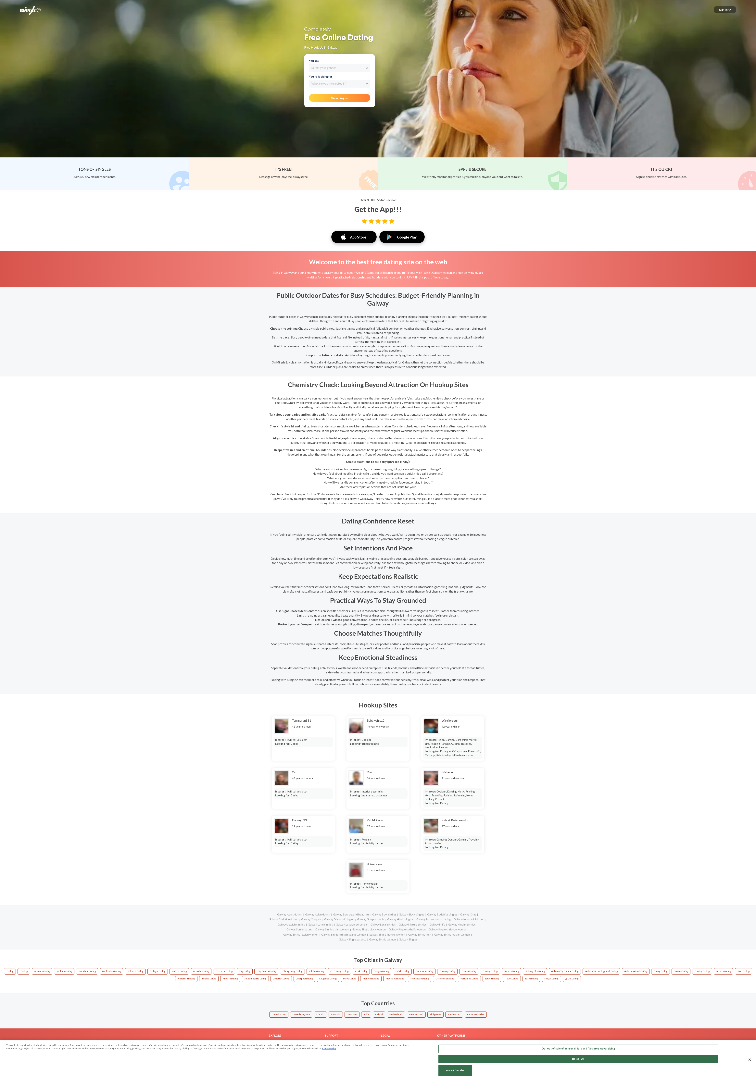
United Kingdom (301, 1014)
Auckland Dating (87, 971)
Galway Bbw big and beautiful (351, 914)
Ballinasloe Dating (111, 971)
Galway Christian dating (283, 919)
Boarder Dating (201, 971)
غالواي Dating (571, 978)
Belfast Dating (179, 971)
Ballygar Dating (157, 971)
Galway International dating (433, 919)
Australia (335, 1014)
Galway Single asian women (332, 929)
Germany (352, 1014)
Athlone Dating (64, 971)
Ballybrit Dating (135, 971)
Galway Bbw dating (384, 914)
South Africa (454, 1014)
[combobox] (339, 68)
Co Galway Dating (339, 971)
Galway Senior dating (299, 929)
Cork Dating (361, 971)
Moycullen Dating (395, 978)
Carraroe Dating (224, 971)
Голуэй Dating (551, 978)
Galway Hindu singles (400, 919)
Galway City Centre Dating (564, 971)
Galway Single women (382, 939)
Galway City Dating (535, 971)
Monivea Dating (371, 978)
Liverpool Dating (304, 978)
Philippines (435, 1014)
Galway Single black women (369, 929)
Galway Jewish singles (291, 924)
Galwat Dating (469, 971)
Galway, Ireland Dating (635, 971)
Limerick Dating (281, 978)
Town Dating (511, 978)
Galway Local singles (383, 924)
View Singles (339, 98)
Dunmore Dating (424, 971)
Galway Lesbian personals (352, 924)
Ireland (379, 1014)
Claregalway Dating (292, 971)
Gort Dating (743, 971)
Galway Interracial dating (469, 919)
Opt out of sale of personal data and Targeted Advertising (578, 1048)
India (366, 1014)
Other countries (475, 1014)
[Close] (749, 1059)
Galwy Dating (660, 971)
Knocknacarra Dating (255, 978)
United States (279, 1014)
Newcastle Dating (419, 978)
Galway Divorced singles (339, 919)
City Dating (244, 971)
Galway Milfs (437, 924)
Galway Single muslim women (452, 934)
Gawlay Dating (702, 971)
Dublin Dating (402, 971)
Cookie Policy (329, 1048)
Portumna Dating (469, 978)
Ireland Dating (209, 978)
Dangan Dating (381, 971)
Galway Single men (419, 934)
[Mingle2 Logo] (30, 10)
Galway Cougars (311, 919)
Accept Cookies (455, 1070)
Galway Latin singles (320, 924)
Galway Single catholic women (407, 929)
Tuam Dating (531, 978)
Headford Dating (186, 978)
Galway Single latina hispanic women (343, 934)
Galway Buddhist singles (442, 914)
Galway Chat (468, 914)
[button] (725, 9)
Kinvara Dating (230, 978)
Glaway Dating (723, 971)
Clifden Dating (316, 971)
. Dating (24, 971)
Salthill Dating (492, 978)
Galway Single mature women (387, 934)
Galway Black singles (411, 914)
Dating (10, 971)
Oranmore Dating (444, 978)
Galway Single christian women (448, 929)
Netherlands (396, 1014)
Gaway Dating (681, 971)
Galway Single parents (352, 939)
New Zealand (416, 1014)
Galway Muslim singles (462, 924)
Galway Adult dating (289, 914)
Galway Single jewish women (300, 934)
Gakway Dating (447, 971)
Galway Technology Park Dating (601, 971)
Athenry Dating (42, 971)
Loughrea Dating (327, 978)
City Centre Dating (266, 971)
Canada (320, 1014)
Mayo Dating (349, 978)
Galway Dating (490, 971)
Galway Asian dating (317, 914)
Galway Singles (408, 939)
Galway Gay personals (370, 919)
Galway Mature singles (413, 924)
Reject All (578, 1058)
